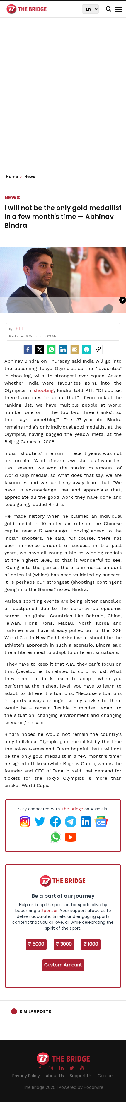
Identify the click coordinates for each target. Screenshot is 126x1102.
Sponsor (49, 911)
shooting (44, 390)
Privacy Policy (26, 1076)
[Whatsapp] (51, 349)
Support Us (81, 1076)
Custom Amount (63, 965)
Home (12, 176)
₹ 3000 (64, 944)
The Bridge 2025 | (41, 1087)
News (12, 197)
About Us (55, 1076)
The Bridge (72, 808)
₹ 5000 (36, 944)
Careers (106, 1076)
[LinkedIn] (63, 349)
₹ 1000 (91, 944)
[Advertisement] (63, 98)
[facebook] (27, 349)
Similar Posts (35, 1011)
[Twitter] (39, 349)
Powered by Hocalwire (81, 1087)
